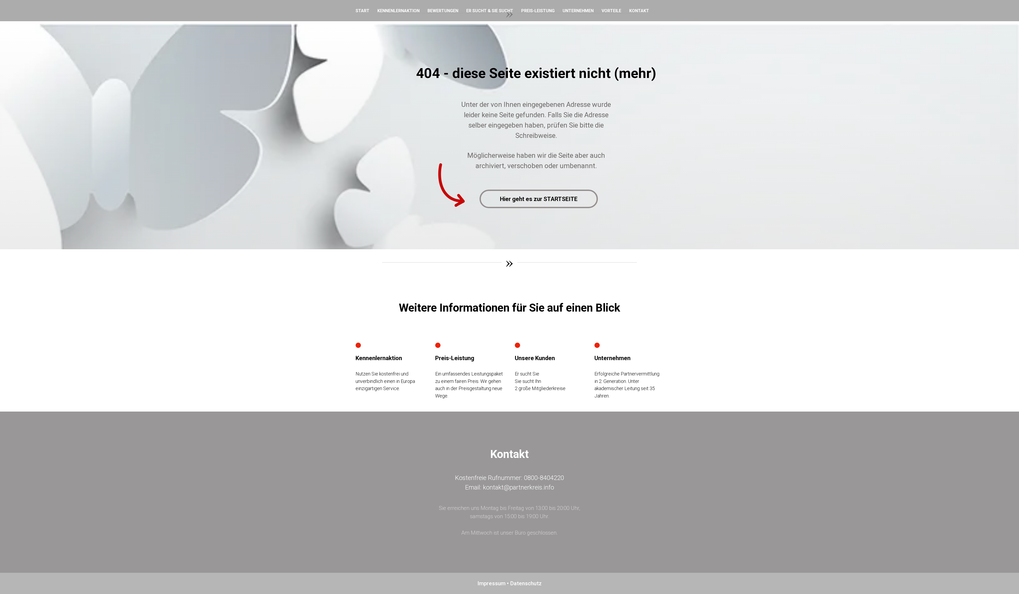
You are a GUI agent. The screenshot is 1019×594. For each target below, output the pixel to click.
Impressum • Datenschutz (509, 583)
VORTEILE (611, 10)
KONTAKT (639, 10)
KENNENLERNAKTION (398, 10)
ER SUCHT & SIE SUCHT (489, 10)
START (362, 10)
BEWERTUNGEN (443, 10)
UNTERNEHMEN (578, 10)
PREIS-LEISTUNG (538, 10)
